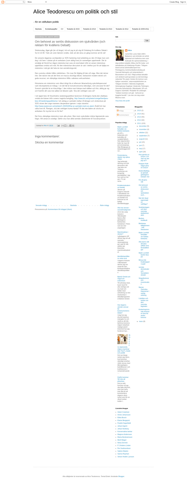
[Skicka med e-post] (62, 125)
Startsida (38, 29)
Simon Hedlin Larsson (125, 457)
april (141, 152)
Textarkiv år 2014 (89, 29)
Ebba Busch (121, 417)
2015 (139, 110)
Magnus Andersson (124, 434)
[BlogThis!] (65, 125)
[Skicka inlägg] (58, 125)
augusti (142, 139)
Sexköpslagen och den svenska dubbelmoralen (144, 211)
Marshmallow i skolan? (122, 233)
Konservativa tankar (124, 431)
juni (140, 145)
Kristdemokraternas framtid (123, 186)
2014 (139, 114)
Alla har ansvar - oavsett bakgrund (123, 209)
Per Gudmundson (124, 448)
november (143, 129)
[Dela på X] (68, 125)
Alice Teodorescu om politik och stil (75, 11)
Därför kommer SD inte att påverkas (123, 379)
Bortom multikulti (143, 219)
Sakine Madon (122, 451)
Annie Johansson (123, 415)
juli (140, 142)
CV (62, 29)
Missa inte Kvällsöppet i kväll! (144, 262)
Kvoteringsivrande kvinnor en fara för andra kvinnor (144, 313)
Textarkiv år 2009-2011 (140, 29)
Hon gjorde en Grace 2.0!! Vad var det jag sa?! (144, 157)
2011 (139, 123)
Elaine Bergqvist (123, 420)
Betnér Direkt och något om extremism (123, 279)
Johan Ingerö (122, 426)
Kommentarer (124, 115)
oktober (142, 133)
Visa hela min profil (122, 101)
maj (140, 149)
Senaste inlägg (41, 205)
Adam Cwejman (123, 412)
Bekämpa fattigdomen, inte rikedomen (144, 226)
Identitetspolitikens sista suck (123, 257)
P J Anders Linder (124, 445)
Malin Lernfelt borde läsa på (144, 255)
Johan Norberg (123, 429)
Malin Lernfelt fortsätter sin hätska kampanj (123, 129)
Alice (130, 50)
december (143, 126)
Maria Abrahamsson (124, 437)
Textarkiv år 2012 (122, 29)
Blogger (121, 476)
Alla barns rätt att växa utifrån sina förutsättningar (144, 246)
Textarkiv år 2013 (105, 29)
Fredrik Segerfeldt (124, 423)
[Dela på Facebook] (70, 125)
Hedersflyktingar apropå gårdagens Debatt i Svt (144, 174)
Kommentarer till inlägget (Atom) (60, 209)
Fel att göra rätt (143, 181)
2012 (139, 120)
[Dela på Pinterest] (73, 125)
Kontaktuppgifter (51, 29)
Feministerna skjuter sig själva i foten (123, 157)
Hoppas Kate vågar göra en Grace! (144, 166)
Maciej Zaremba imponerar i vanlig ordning (144, 291)
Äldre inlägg (104, 205)
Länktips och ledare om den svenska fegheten (143, 302)
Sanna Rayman (123, 454)
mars (141, 321)
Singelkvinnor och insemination (144, 281)
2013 (139, 117)
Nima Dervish (122, 443)
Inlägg (121, 111)
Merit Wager (121, 440)
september (143, 136)
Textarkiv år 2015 (73, 29)
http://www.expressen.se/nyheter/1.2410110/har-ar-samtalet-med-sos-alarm (64, 106)
